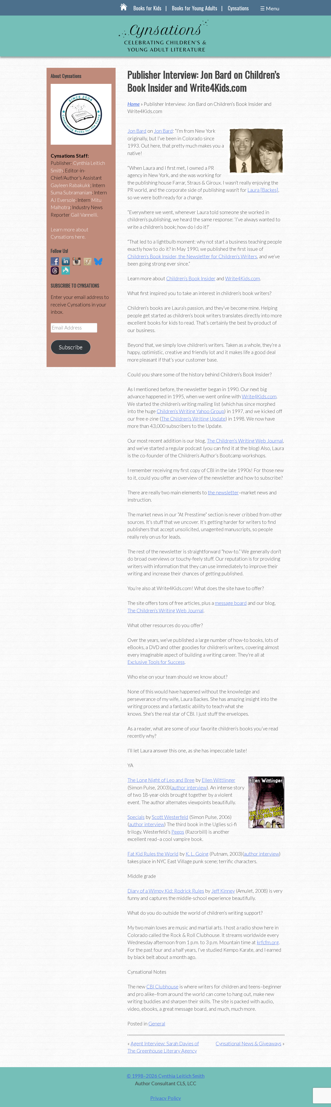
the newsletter (223, 492)
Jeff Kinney (223, 891)
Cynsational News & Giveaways (248, 1043)
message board (231, 603)
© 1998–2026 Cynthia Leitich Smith (166, 1076)
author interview (189, 787)
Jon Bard (136, 131)
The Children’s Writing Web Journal (245, 441)
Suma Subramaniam (71, 192)
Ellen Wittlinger (218, 780)
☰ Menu (269, 8)
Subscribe (70, 347)
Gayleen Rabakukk (70, 185)
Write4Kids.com (242, 278)
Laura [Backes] (262, 190)
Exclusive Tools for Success (156, 662)
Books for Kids (147, 8)
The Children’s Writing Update (193, 419)
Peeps (177, 832)
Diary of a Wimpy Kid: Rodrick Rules (165, 891)
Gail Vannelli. (84, 215)
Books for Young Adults (194, 8)
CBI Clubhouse (162, 986)
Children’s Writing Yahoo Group (190, 411)
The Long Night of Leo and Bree (160, 780)
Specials (136, 817)
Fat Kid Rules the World (152, 854)
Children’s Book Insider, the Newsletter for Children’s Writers (192, 256)
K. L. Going (197, 854)
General (156, 1024)
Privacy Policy (165, 1098)
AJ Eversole (63, 200)
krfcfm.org (268, 942)
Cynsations (238, 8)
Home (133, 104)
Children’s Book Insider (190, 278)
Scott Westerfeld (170, 817)
